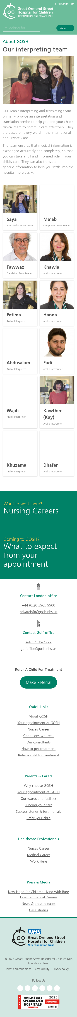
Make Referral (38, 682)
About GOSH (15, 41)
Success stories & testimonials (38, 811)
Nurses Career (38, 729)
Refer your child (38, 818)
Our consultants (39, 742)
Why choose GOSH (38, 785)
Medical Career (38, 855)
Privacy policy (61, 969)
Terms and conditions (18, 969)
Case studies (38, 910)
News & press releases (39, 903)
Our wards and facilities (39, 798)
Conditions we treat (38, 736)
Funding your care (38, 805)
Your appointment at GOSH (39, 723)
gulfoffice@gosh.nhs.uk (39, 648)
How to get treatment (38, 749)
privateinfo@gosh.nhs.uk (38, 612)
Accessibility (42, 969)
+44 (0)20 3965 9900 (38, 605)
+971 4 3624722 (39, 642)
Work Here (38, 861)
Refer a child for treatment (38, 755)
